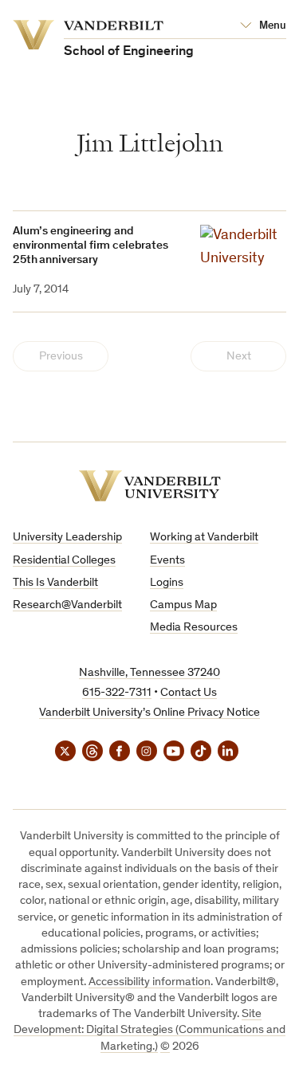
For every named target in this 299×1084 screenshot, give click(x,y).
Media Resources (194, 628)
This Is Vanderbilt (55, 583)
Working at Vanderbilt (204, 538)
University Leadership (67, 538)
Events (167, 561)
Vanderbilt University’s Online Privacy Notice (149, 713)
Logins (166, 583)
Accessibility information (149, 982)
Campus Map (183, 605)
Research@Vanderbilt (67, 605)
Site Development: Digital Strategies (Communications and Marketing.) (149, 1030)
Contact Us (188, 693)
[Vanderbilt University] (149, 485)
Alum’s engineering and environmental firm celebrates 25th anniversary (90, 246)
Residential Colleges (64, 561)
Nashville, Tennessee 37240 (149, 673)
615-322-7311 (116, 693)
